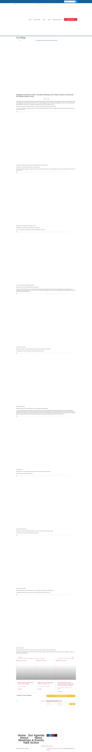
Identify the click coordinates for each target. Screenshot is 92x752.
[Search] (76, 2)
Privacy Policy (60, 748)
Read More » (60, 691)
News (49, 19)
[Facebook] (56, 1)
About (44, 19)
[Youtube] (60, 1)
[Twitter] (58, 1)
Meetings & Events (57, 19)
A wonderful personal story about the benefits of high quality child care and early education (66, 684)
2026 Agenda (37, 19)
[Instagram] (62, 1)
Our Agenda (36, 735)
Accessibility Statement (51, 748)
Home (30, 19)
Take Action (31, 742)
